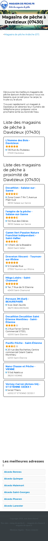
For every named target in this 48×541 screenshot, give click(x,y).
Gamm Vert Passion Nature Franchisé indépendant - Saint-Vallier (22, 235)
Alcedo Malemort (14, 485)
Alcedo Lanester (13, 506)
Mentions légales (17, 530)
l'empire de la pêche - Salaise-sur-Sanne (19, 213)
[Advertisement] (24, 62)
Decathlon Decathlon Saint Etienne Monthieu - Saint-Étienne (22, 319)
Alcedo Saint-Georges (17, 492)
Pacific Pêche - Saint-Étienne (24, 343)
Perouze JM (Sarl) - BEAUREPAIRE (17, 300)
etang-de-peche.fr (17, 523)
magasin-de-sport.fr (24, 525)
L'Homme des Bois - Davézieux (18, 142)
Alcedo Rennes (12, 472)
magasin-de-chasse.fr (36, 523)
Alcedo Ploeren (13, 499)
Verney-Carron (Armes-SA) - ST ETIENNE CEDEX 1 (23, 385)
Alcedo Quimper (13, 478)
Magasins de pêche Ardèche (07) (22, 34)
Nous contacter (32, 530)
